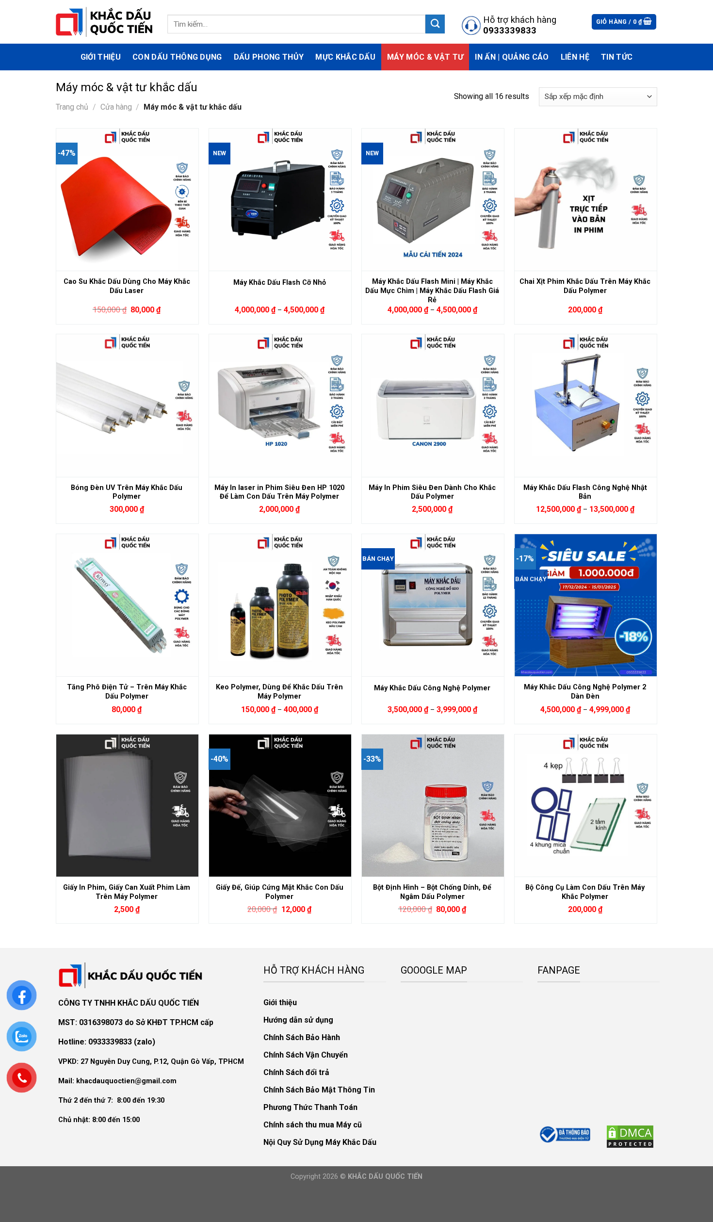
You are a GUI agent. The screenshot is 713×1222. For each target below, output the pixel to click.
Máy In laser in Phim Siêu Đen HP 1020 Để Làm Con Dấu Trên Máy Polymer (279, 492)
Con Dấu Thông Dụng (177, 57)
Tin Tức (616, 57)
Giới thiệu (101, 57)
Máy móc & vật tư (425, 57)
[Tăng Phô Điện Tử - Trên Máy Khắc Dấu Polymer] (127, 605)
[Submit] (435, 24)
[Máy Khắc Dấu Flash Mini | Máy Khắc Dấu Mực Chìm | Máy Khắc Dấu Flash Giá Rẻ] (432, 199)
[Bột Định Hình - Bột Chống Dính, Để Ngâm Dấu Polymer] (432, 805)
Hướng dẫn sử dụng (298, 1020)
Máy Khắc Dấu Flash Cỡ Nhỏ (279, 282)
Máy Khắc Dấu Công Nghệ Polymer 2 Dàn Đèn (585, 692)
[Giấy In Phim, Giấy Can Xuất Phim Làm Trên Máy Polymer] (127, 805)
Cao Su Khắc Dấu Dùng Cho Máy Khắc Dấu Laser (127, 286)
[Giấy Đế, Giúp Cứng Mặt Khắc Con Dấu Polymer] (280, 805)
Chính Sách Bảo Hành (301, 1037)
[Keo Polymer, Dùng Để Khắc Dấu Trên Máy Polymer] (280, 605)
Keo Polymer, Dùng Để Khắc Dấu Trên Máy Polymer (279, 692)
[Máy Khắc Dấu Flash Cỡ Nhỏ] (280, 199)
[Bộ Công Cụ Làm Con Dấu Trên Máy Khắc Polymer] (585, 805)
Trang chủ (72, 107)
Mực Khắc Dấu (345, 57)
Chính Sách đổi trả (296, 1072)
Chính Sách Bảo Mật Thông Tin (319, 1089)
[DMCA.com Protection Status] (630, 1136)
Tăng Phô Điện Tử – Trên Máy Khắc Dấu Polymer (127, 692)
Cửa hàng (116, 107)
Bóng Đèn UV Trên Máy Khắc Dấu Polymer (126, 492)
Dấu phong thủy (269, 57)
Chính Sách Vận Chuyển (305, 1054)
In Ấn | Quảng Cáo (512, 57)
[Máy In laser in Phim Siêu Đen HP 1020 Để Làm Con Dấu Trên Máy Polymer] (280, 405)
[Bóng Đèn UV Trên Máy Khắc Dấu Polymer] (127, 405)
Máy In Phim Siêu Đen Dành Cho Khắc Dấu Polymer (432, 492)
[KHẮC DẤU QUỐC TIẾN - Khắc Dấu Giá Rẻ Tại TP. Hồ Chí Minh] (104, 21)
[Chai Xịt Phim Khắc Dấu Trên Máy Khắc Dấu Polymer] (585, 199)
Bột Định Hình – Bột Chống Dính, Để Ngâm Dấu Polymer (432, 892)
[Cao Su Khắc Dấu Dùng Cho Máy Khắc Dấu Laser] (127, 199)
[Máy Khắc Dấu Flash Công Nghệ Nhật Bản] (585, 405)
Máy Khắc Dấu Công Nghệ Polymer (432, 688)
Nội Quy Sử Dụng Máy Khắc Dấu (319, 1142)
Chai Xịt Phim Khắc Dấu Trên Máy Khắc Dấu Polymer (584, 286)
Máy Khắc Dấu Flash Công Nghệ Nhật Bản (585, 492)
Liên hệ (575, 57)
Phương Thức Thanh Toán (310, 1107)
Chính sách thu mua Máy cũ (312, 1124)
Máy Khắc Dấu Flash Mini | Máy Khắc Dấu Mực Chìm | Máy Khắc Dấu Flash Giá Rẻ (432, 287)
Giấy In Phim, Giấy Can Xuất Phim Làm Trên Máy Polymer (126, 892)
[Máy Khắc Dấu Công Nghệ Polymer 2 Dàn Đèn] (585, 605)
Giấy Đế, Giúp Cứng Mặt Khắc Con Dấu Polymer (279, 892)
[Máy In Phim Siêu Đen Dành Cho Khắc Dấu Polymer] (432, 405)
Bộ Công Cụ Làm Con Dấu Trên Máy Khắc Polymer (585, 892)
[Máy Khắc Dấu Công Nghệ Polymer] (432, 605)
